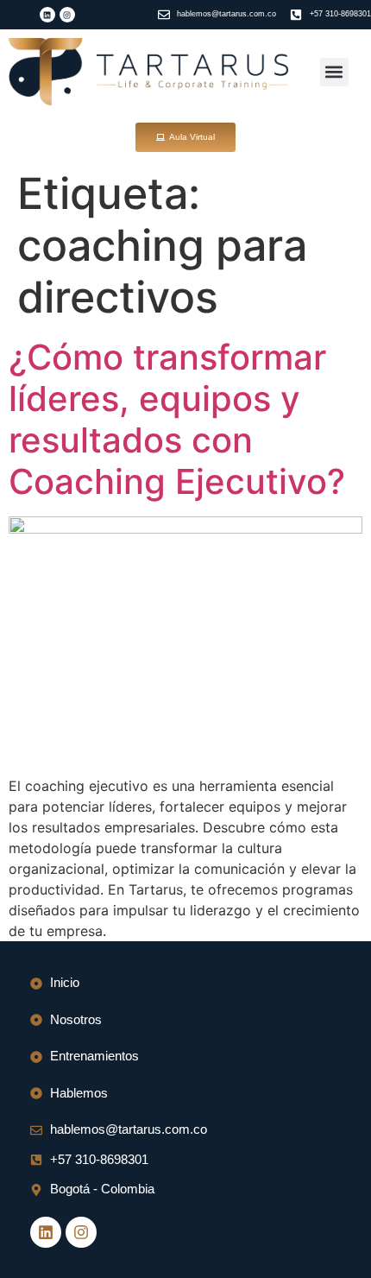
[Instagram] (67, 14)
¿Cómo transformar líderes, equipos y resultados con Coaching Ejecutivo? (177, 419)
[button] (334, 72)
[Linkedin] (47, 14)
